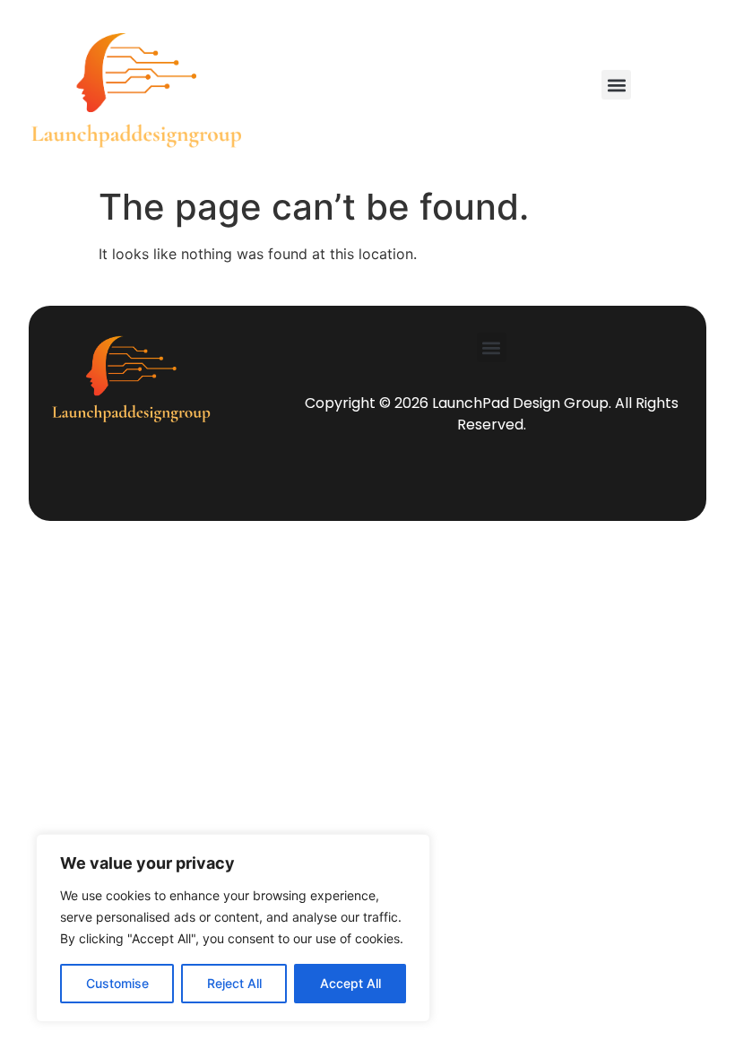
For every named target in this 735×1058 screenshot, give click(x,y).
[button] (616, 85)
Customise (117, 983)
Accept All (350, 983)
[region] (233, 928)
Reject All (234, 983)
